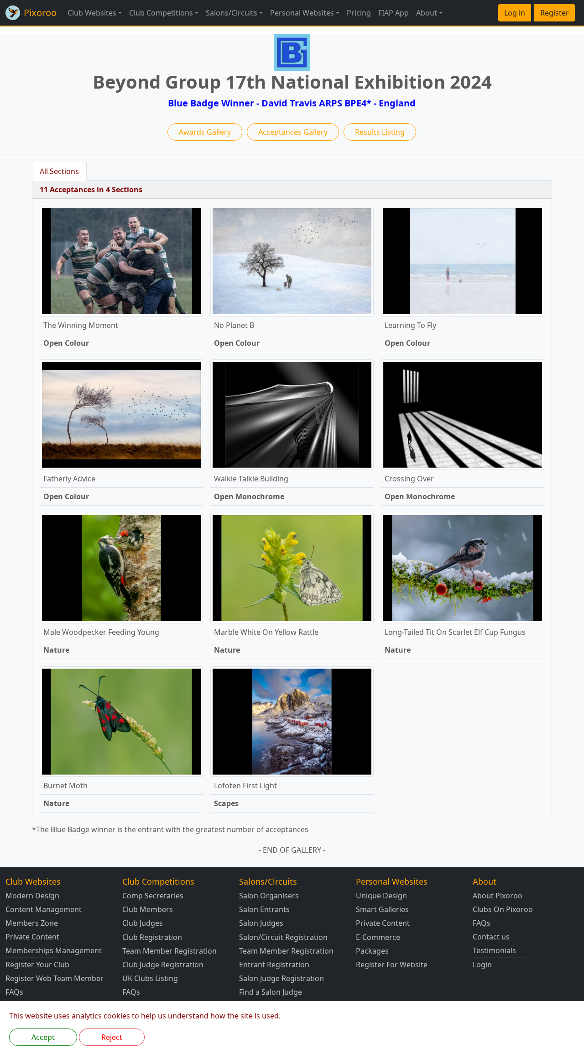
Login (482, 965)
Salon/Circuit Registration (283, 937)
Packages (372, 951)
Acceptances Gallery (293, 132)
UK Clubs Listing (150, 978)
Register (554, 13)
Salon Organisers (269, 896)
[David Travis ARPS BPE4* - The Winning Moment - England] (121, 260)
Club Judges (142, 923)
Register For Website (392, 965)
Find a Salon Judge (270, 992)
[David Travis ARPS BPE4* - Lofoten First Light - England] (292, 721)
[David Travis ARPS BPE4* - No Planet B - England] (292, 260)
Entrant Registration (274, 965)
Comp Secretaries (152, 896)
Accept (43, 1037)
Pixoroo (40, 12)
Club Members (147, 909)
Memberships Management (53, 950)
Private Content (32, 937)
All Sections (59, 171)
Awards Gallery (205, 132)
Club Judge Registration (162, 965)
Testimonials (494, 950)
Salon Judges (261, 923)
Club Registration (152, 937)
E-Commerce (378, 937)
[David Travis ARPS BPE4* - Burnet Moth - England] (121, 721)
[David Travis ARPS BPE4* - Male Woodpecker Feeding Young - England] (121, 567)
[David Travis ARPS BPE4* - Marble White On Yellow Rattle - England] (292, 567)
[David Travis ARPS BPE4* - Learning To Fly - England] (462, 260)
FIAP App (393, 13)
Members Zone (31, 923)
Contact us (491, 937)
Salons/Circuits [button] (231, 13)
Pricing (359, 13)
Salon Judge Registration (281, 978)
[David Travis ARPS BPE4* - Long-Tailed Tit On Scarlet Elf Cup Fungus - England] (462, 567)
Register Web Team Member (54, 978)
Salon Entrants (264, 909)
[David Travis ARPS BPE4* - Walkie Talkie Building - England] (292, 414)
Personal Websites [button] (302, 13)
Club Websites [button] (92, 13)
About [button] (426, 13)
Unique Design (381, 896)
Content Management (43, 909)
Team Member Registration (169, 951)
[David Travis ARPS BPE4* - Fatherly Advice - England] (121, 414)
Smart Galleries (382, 909)
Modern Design (32, 896)
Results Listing (380, 132)
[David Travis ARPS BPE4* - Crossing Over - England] (462, 414)
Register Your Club (37, 965)
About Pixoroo (497, 896)
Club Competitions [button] (161, 13)
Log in (514, 13)
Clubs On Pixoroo (503, 909)
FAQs (14, 992)
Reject (111, 1037)
